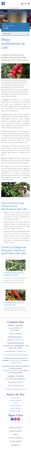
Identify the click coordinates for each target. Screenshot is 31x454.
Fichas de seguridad (15, 441)
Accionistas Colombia (15, 405)
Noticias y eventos (15, 408)
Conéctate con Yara (18, 339)
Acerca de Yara (15, 398)
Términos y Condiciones (15, 438)
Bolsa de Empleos (15, 411)
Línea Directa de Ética (15, 431)
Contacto (15, 403)
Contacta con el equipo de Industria (15, 389)
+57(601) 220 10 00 (16, 360)
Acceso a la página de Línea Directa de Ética (15, 355)
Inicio (3, 8)
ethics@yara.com (21, 351)
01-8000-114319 (15, 362)
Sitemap (15, 434)
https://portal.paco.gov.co (10, 370)
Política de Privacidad (15, 427)
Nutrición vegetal (15, 400)
